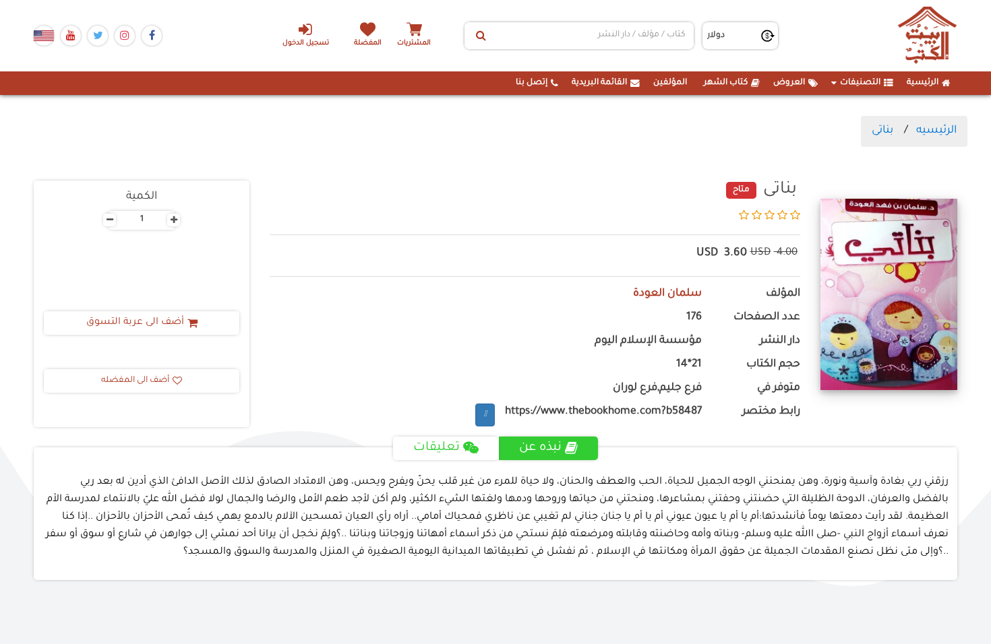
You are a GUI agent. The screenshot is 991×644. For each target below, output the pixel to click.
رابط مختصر (771, 412)
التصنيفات (860, 83)
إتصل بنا (531, 83)
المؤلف (783, 294)
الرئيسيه (936, 131)
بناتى (882, 131)
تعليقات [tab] (436, 448)
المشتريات (414, 43)
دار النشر (780, 341)
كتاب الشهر (726, 83)
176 (694, 317)
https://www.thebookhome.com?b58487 (603, 412)
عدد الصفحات (766, 317)
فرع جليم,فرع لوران (657, 388)
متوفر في (778, 388)
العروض (789, 83)
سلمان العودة (667, 294)
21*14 (689, 365)
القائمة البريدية (599, 83)
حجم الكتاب (773, 365)
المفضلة (368, 43)
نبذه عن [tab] (540, 448)
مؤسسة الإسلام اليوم (648, 341)
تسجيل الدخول (305, 43)
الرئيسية (922, 83)
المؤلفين (670, 83)
